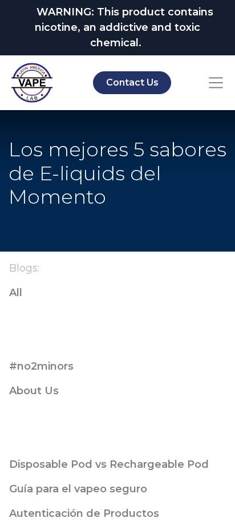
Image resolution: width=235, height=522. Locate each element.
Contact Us (132, 82)
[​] (117, 317)
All (15, 292)
